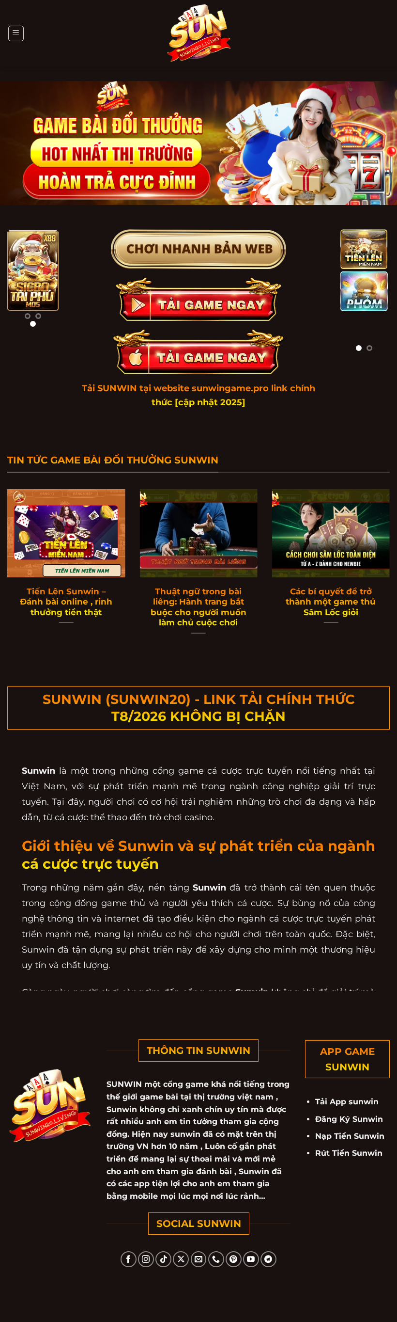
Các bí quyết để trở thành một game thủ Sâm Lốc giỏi (331, 602)
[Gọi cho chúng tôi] (216, 1259)
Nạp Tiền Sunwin (349, 1136)
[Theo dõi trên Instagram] (146, 1259)
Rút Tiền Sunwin (348, 1153)
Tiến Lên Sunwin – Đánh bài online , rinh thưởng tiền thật (66, 602)
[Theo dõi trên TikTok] (163, 1259)
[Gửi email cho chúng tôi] (199, 1259)
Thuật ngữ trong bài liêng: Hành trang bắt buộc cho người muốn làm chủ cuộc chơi (198, 607)
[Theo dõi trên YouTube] (251, 1259)
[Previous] (20, 282)
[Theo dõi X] (181, 1259)
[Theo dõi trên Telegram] (268, 1259)
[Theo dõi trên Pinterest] (234, 1259)
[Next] (45, 282)
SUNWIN (125, 1084)
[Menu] (16, 33)
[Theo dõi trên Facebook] (129, 1259)
